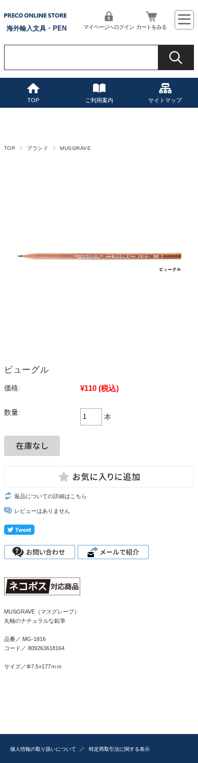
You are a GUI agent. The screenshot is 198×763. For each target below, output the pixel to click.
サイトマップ (165, 100)
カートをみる (151, 27)
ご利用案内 (99, 100)
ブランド (37, 148)
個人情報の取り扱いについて (43, 749)
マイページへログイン (108, 27)
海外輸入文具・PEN (37, 28)
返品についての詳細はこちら (50, 496)
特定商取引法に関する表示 (119, 749)
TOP (33, 100)
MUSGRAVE (75, 148)
